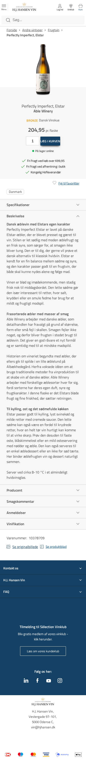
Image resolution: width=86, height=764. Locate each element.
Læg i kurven (50, 141)
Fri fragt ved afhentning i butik (45, 166)
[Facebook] (37, 681)
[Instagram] (60, 681)
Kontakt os (10, 568)
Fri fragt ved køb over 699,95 (46, 160)
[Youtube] (48, 681)
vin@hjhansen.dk (43, 727)
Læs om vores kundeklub (43, 651)
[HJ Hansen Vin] (24, 7)
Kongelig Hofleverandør (46, 172)
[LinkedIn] (26, 681)
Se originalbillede (25, 546)
